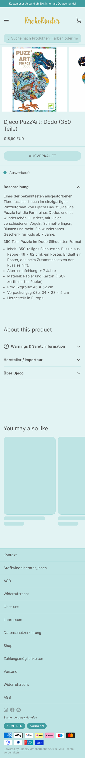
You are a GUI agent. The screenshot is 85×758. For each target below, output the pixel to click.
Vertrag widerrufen (25, 717)
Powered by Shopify (16, 749)
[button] (42, 156)
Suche (8, 717)
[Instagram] (6, 710)
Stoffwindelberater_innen (25, 568)
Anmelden (14, 726)
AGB (7, 580)
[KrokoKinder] (42, 20)
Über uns (11, 606)
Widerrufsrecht (16, 593)
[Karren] (76, 20)
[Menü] (8, 20)
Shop (8, 645)
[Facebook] (12, 710)
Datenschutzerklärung (22, 632)
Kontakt (10, 555)
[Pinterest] (18, 710)
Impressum (13, 619)
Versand (10, 671)
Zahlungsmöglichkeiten (23, 658)
